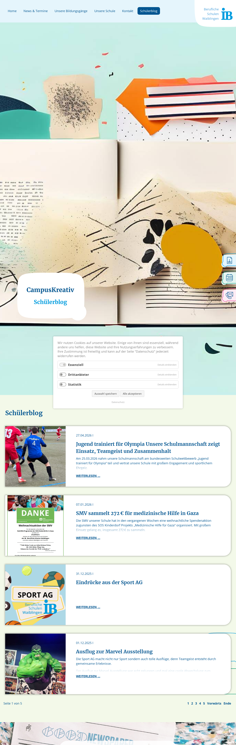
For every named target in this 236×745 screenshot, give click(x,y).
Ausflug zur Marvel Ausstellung (114, 652)
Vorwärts (214, 703)
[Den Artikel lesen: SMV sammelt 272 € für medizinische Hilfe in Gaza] (35, 525)
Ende (227, 703)
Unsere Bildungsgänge (71, 11)
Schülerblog (148, 11)
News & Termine (35, 11)
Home (12, 11)
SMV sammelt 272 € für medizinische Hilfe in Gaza (137, 513)
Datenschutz (118, 402)
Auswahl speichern (106, 394)
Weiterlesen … (88, 476)
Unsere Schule (104, 11)
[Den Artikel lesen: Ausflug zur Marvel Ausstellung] (35, 663)
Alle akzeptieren (132, 394)
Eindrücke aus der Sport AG (109, 582)
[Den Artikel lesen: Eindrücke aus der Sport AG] (35, 594)
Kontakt (127, 11)
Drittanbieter (78, 374)
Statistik (74, 384)
